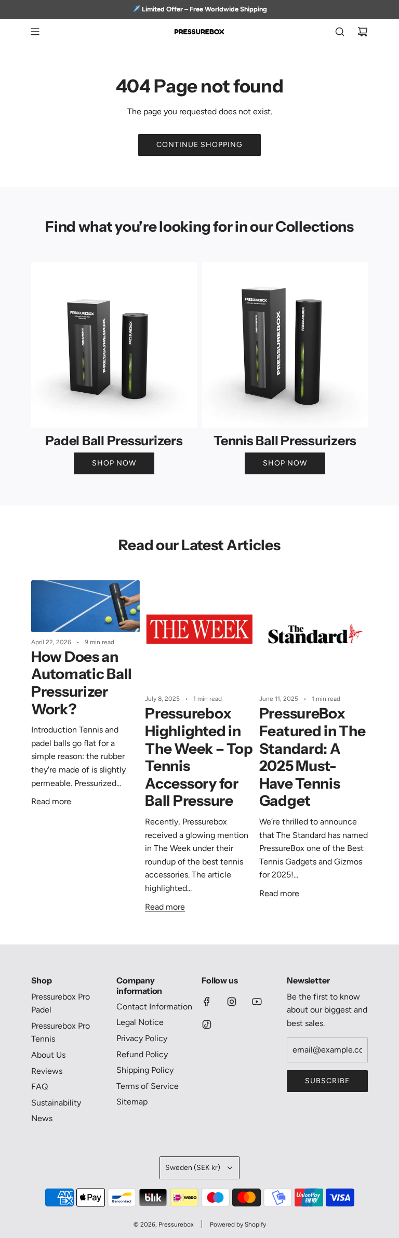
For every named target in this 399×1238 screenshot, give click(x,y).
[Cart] (362, 31)
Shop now (114, 463)
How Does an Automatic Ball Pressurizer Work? (81, 683)
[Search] (339, 31)
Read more (51, 801)
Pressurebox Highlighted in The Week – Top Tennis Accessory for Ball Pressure (198, 756)
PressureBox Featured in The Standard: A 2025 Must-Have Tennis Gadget (312, 756)
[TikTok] (206, 1024)
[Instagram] (231, 1001)
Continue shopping (199, 144)
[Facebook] (206, 1001)
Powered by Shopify (238, 1224)
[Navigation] (34, 31)
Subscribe (327, 1080)
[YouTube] (256, 1001)
